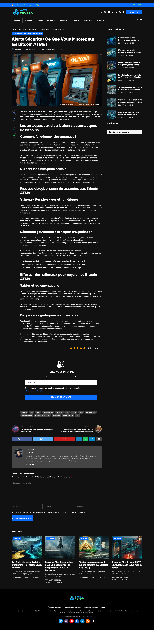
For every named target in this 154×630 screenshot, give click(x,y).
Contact (103, 607)
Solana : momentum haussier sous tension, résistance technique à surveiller (128, 41)
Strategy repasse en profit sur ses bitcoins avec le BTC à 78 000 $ (93, 565)
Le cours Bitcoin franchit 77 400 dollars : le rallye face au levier (127, 565)
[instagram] (105, 12)
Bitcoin (27, 33)
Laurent (18, 50)
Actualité (21, 29)
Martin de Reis (55, 580)
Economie (37, 33)
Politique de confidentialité (34, 391)
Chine (38, 412)
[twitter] (101, 12)
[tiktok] (123, 12)
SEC (77, 415)
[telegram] (116, 12)
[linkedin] (112, 12)
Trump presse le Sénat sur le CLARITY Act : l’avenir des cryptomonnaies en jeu (130, 89)
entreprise (59, 412)
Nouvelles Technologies (42, 415)
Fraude (74, 412)
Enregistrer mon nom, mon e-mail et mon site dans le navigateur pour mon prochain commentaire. (49, 512)
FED (67, 412)
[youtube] (109, 12)
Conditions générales (91, 607)
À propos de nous (54, 607)
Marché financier (27, 415)
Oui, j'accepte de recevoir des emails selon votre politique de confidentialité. (53, 388)
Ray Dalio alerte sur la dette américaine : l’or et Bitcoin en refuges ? (130, 77)
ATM (31, 412)
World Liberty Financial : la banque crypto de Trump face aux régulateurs (129, 64)
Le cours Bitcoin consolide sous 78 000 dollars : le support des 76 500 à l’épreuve (59, 566)
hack (81, 412)
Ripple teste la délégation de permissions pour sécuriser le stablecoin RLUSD (130, 102)
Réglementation (68, 415)
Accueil (14, 29)
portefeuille (56, 415)
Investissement (90, 412)
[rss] (120, 12)
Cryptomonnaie (48, 412)
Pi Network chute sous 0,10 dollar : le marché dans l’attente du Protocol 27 (129, 114)
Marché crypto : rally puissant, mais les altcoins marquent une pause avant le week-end (129, 53)
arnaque (24, 412)
